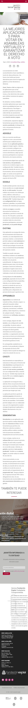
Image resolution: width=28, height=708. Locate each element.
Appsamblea (9, 296)
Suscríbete (6, 573)
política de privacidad (19, 571)
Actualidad (14, 62)
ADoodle (7, 133)
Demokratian (9, 415)
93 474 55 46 (9, 647)
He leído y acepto (14, 571)
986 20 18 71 (9, 657)
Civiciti (6, 357)
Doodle (6, 182)
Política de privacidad (19, 687)
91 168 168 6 (9, 666)
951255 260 (9, 638)
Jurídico (22, 62)
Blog (18, 62)
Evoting (7, 228)
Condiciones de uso (7, 687)
